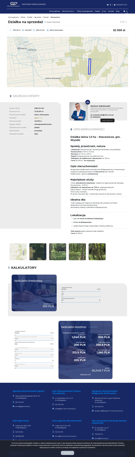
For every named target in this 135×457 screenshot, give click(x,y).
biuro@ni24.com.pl (101, 438)
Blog (117, 11)
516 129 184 (19, 432)
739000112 (96, 117)
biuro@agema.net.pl (22, 406)
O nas (104, 11)
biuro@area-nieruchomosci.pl (65, 436)
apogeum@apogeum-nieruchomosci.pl (109, 411)
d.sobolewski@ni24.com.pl (103, 115)
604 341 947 (19, 402)
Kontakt (111, 11)
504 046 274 (99, 406)
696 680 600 (19, 436)
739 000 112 (99, 434)
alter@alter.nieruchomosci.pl (65, 409)
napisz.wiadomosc (107, 120)
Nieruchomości (67, 11)
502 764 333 (59, 404)
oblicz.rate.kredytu (56, 30)
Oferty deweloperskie (85, 11)
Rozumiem (67, 453)
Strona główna (54, 11)
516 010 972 (59, 432)
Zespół (97, 11)
